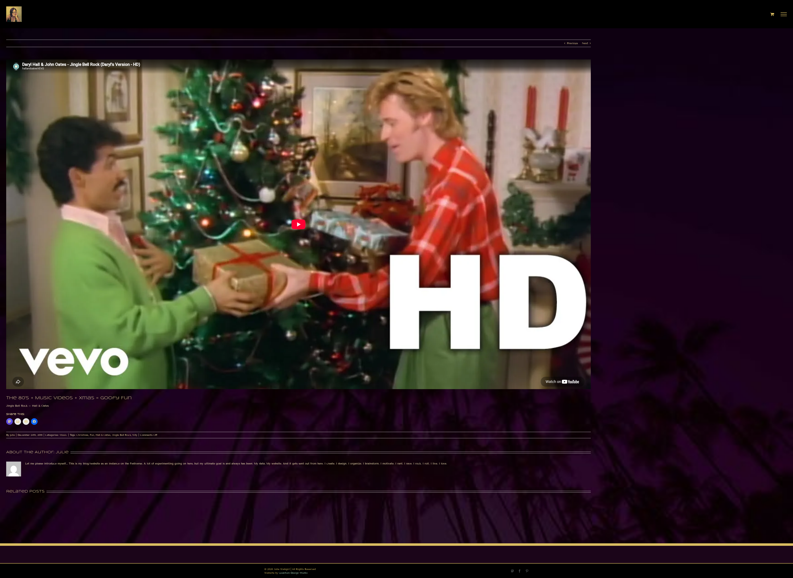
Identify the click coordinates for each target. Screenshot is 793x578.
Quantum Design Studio (293, 572)
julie (12, 434)
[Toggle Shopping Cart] (772, 14)
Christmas (82, 434)
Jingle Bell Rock (121, 434)
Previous (572, 43)
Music (63, 434)
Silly (134, 434)
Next (585, 43)
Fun (92, 434)
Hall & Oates (103, 434)
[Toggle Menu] (784, 14)
